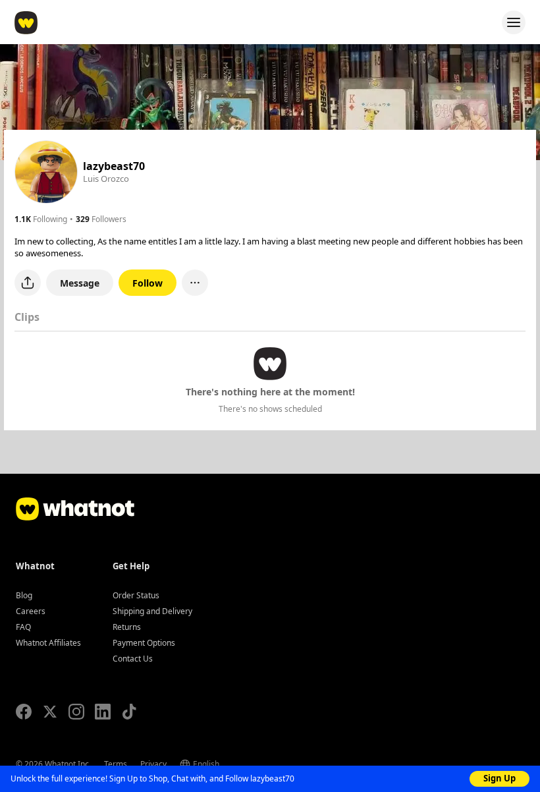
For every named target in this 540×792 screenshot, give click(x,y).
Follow (147, 283)
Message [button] (79, 283)
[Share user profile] (27, 282)
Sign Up (499, 778)
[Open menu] (514, 22)
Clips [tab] (27, 317)
